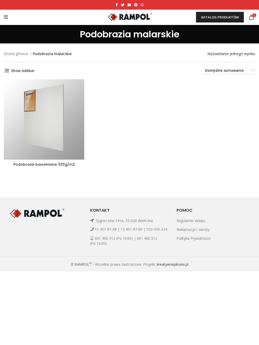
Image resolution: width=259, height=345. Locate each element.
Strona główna (16, 53)
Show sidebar (23, 70)
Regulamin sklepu (191, 220)
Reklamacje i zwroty (193, 229)
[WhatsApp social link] (142, 5)
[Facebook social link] (116, 5)
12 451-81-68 (106, 229)
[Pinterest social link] (136, 5)
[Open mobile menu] (6, 17)
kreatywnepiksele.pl (172, 264)
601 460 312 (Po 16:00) (114, 238)
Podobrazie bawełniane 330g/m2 (44, 164)
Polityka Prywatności (193, 238)
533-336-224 (156, 229)
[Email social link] (129, 5)
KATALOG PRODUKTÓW (220, 17)
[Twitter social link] (122, 5)
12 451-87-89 (131, 229)
